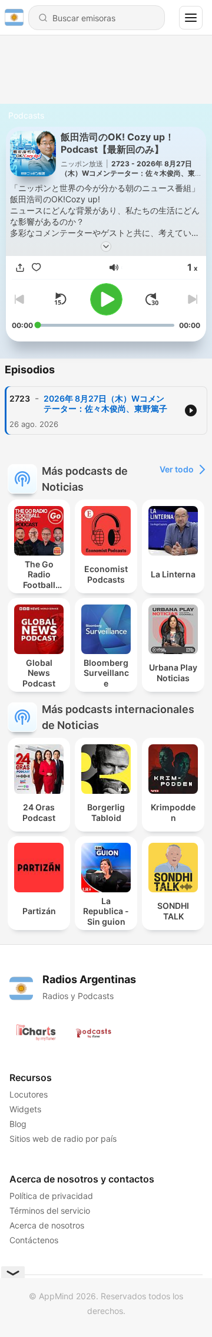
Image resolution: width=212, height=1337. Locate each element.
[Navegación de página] (191, 17)
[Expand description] (106, 246)
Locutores (28, 1094)
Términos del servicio (49, 1210)
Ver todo (177, 469)
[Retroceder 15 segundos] (60, 299)
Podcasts (26, 115)
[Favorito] (36, 268)
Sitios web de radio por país (63, 1139)
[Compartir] (20, 268)
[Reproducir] (106, 299)
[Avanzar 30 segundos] (152, 299)
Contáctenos (33, 1240)
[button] (114, 267)
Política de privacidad (51, 1196)
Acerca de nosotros (46, 1225)
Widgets (25, 1109)
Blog (17, 1124)
